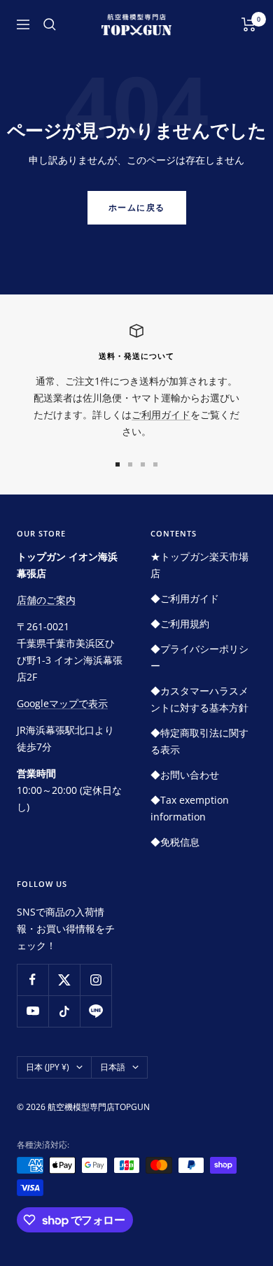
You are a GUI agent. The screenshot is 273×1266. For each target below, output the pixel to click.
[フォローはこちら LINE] (95, 1011)
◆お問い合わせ (184, 774)
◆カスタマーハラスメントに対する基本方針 (199, 699)
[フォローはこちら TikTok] (64, 1011)
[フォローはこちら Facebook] (32, 979)
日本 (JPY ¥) (47, 1067)
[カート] (248, 24)
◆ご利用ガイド (184, 598)
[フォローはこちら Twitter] (64, 979)
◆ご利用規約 (179, 623)
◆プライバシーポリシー (199, 657)
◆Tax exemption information (189, 808)
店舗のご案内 (46, 599)
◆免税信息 (175, 841)
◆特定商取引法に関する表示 (199, 741)
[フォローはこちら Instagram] (95, 979)
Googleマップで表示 (62, 703)
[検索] (49, 24)
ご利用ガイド (161, 414)
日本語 (112, 1067)
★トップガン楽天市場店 (199, 565)
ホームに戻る (136, 207)
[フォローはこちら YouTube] (32, 1011)
